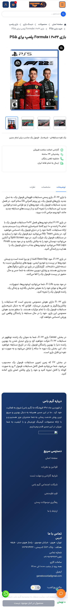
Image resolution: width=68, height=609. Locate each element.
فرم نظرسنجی (51, 494)
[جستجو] (63, 14)
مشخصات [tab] (45, 187)
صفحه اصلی (57, 24)
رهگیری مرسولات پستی (46, 502)
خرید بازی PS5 (55, 29)
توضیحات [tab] (61, 187)
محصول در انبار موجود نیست (28, 603)
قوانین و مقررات (49, 467)
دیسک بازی (28, 24)
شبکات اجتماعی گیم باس (45, 485)
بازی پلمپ (13, 24)
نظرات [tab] (32, 187)
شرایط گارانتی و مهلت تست (44, 476)
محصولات (42, 24)
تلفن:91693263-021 (53, 557)
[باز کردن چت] (61, 593)
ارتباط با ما (52, 511)
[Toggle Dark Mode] (36, 587)
